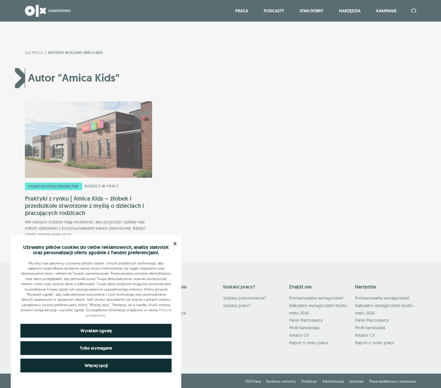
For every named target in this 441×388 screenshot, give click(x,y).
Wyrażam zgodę (96, 330)
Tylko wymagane (96, 348)
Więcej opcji (96, 365)
